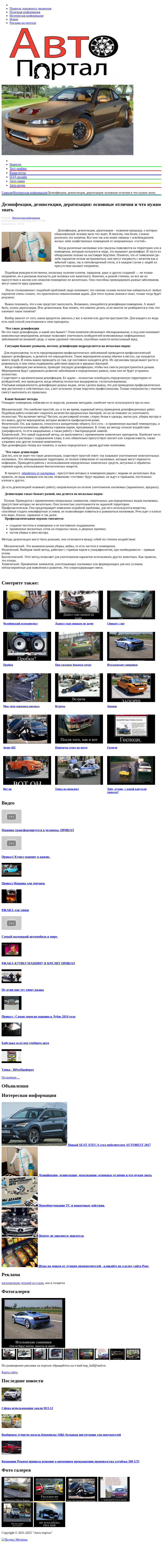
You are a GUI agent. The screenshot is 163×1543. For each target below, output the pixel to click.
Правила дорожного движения (30, 8)
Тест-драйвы (18, 168)
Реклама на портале (23, 23)
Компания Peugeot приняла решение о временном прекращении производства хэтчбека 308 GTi (70, 1461)
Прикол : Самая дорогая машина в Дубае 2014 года (38, 1016)
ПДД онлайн (18, 177)
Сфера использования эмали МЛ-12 (27, 1408)
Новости (15, 164)
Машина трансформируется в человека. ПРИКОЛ (38, 830)
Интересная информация (26, 15)
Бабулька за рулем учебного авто (25, 1043)
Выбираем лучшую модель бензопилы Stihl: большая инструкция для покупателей (61, 1434)
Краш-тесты (18, 172)
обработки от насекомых (38, 473)
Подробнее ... (11, 1077)
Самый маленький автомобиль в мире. (30, 936)
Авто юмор (17, 181)
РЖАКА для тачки (15, 910)
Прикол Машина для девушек (23, 883)
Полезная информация (25, 12)
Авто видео (17, 185)
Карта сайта (10, 1372)
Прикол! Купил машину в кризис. (26, 857)
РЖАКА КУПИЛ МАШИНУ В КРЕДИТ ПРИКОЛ (38, 963)
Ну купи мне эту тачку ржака (23, 989)
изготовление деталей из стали (23, 1283)
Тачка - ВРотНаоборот (18, 1069)
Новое (14, 19)
